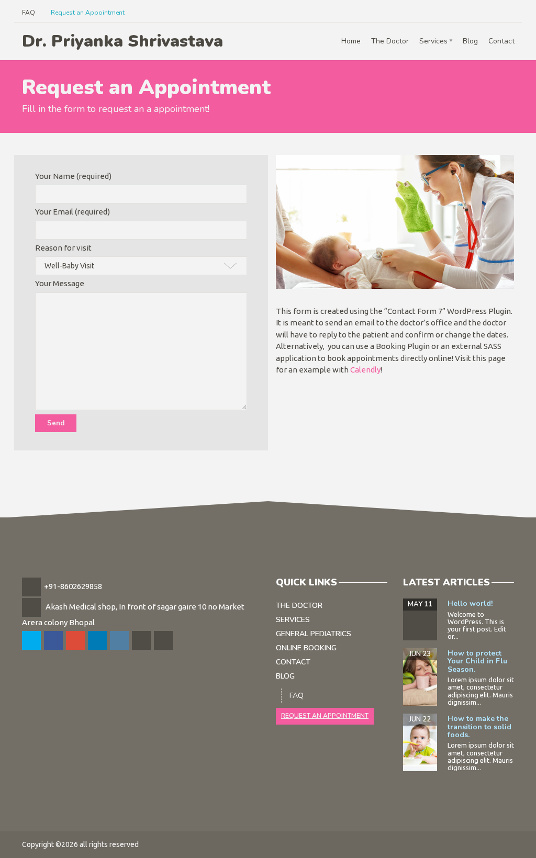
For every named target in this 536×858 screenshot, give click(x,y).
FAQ (28, 12)
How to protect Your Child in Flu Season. (477, 661)
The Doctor (390, 41)
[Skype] (142, 640)
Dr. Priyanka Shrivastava (122, 41)
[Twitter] (32, 640)
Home (351, 41)
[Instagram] (120, 640)
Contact (501, 41)
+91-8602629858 (73, 586)
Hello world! (470, 603)
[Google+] (76, 640)
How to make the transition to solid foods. (479, 727)
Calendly (365, 369)
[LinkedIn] (98, 640)
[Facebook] (54, 640)
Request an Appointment (88, 12)
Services (433, 41)
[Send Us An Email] (164, 640)
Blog (470, 41)
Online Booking (306, 648)
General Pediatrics (313, 634)
